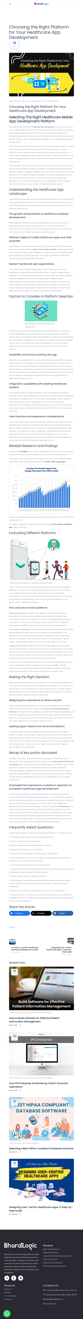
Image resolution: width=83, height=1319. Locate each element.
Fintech (7, 1292)
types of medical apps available (44, 249)
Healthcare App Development (38, 1012)
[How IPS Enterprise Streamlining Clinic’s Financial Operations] (41, 1075)
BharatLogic (64, 806)
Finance (7, 1299)
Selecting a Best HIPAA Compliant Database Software (41, 1148)
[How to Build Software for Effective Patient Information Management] (41, 1009)
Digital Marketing (50, 1253)
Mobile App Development (54, 1266)
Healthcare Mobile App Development (40, 101)
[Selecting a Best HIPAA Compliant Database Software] (41, 1140)
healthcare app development (43, 127)
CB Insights (23, 451)
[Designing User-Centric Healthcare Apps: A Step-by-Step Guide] (41, 1202)
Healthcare (16, 1012)
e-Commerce (10, 1296)
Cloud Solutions (50, 1259)
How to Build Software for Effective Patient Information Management (34, 1019)
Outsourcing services (53, 1263)
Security (8, 1289)
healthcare (15, 101)
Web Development (51, 1249)
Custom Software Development (57, 1256)
